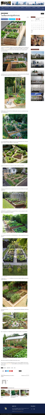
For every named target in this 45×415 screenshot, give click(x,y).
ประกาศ (3, 9)
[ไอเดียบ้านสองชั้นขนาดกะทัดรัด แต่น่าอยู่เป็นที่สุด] (37, 55)
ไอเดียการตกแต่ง (28, 7)
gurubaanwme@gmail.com (19, 411)
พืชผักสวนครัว (7, 278)
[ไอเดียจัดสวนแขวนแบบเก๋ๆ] (24, 393)
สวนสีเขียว (33, 7)
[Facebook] (32, 409)
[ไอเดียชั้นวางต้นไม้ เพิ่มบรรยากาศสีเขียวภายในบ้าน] (37, 72)
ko (7, 380)
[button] (43, 8)
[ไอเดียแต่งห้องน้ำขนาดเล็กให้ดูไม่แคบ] (37, 89)
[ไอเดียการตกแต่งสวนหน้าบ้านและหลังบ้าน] (5, 393)
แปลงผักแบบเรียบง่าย (11, 309)
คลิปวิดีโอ (38, 7)
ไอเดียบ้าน (22, 7)
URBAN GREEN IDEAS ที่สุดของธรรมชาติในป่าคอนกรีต (7, 376)
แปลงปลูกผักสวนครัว (7, 48)
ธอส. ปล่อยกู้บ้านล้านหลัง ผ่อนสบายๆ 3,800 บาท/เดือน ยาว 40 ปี (37, 98)
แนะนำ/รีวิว (12, 7)
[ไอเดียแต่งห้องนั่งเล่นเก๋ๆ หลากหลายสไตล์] (37, 64)
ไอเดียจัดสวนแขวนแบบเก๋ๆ (25, 375)
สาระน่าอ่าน (17, 7)
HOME (2, 7)
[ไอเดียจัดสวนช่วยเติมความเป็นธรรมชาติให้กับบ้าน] (15, 393)
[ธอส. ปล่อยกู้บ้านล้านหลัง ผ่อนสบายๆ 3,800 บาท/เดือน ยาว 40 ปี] (37, 97)
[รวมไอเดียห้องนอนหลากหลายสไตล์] (37, 80)
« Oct (31, 32)
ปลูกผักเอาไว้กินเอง (9, 363)
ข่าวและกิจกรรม (7, 7)
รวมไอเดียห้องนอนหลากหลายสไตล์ (37, 82)
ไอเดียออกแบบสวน (6, 13)
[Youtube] (34, 409)
